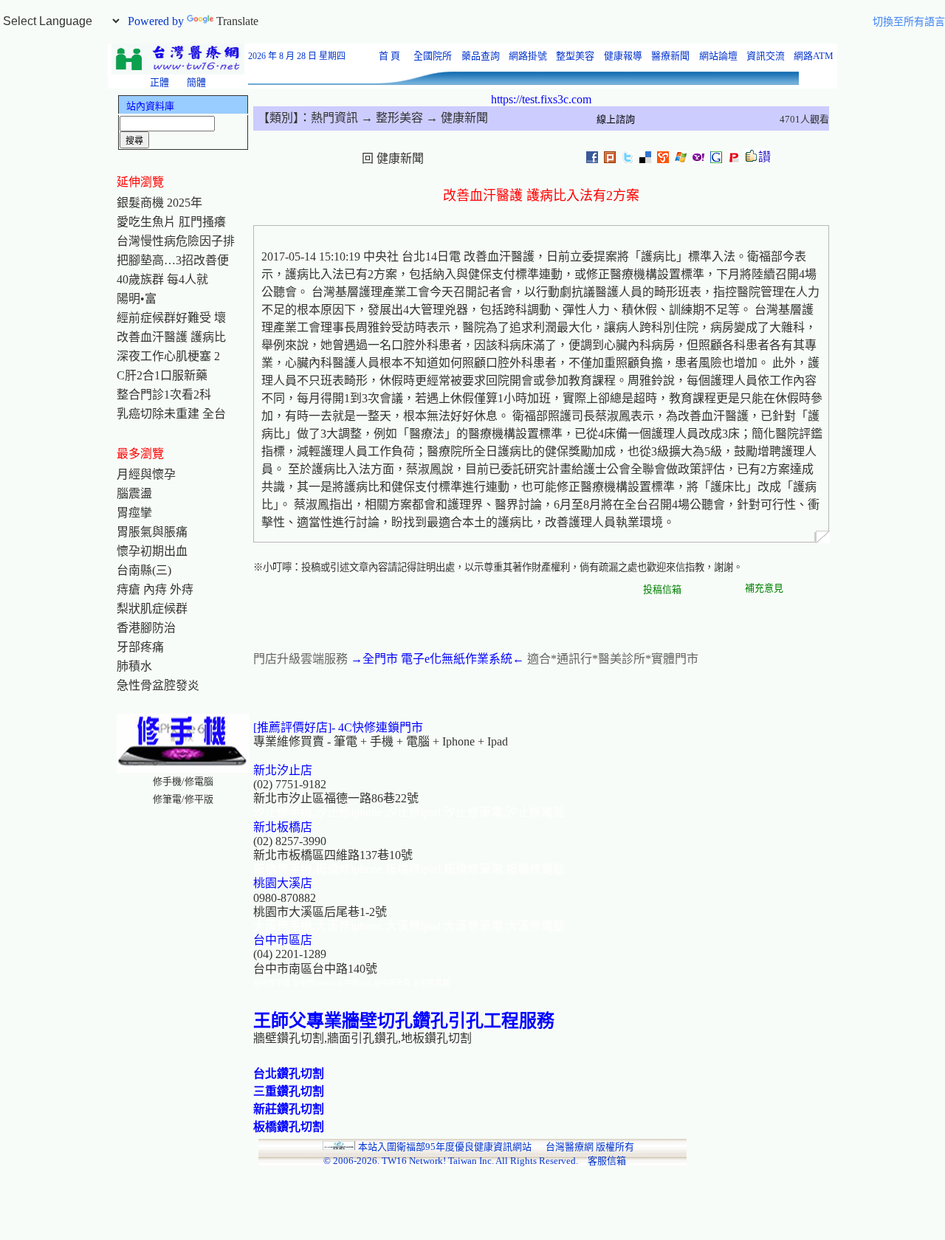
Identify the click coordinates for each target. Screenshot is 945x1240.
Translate (237, 21)
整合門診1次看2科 (164, 394)
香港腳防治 (146, 627)
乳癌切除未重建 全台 (171, 413)
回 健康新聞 (393, 158)
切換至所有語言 (909, 21)
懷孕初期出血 (152, 551)
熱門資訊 (334, 117)
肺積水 (134, 666)
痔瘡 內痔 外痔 (155, 589)
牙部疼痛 (140, 647)
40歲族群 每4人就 (162, 279)
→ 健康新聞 (455, 117)
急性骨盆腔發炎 (158, 685)
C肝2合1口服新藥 (162, 375)
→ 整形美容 (390, 117)
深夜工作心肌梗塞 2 (168, 356)
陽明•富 (137, 298)
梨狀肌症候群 (152, 608)
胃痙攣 (134, 512)
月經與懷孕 (146, 474)
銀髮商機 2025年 (159, 202)
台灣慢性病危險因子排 (176, 241)
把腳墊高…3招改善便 (173, 260)
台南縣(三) (144, 570)
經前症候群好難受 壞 (171, 317)
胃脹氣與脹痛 (152, 532)
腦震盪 (134, 493)
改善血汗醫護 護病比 (171, 337)
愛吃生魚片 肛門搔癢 (171, 222)
